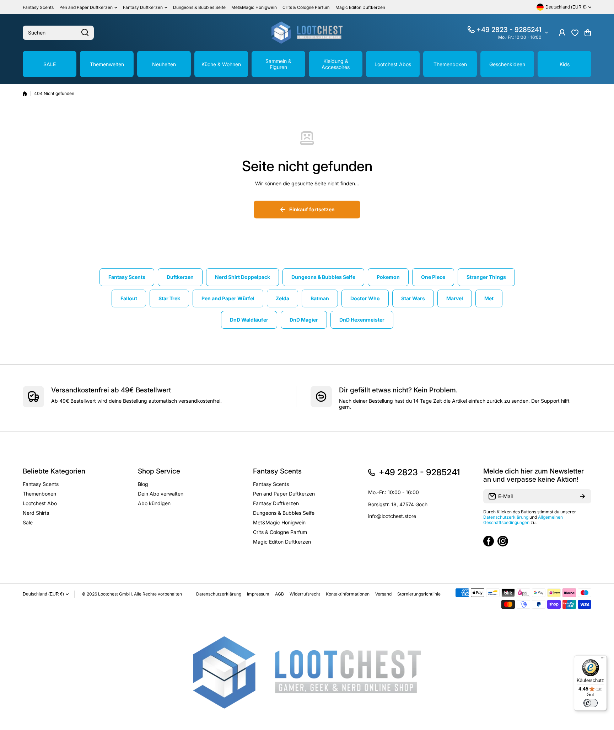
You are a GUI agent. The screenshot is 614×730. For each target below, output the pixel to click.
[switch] (590, 703)
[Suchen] (85, 33)
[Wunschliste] (574, 32)
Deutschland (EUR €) (43, 594)
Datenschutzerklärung (505, 517)
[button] (587, 32)
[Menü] (602, 659)
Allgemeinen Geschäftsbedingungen (523, 519)
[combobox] (58, 33)
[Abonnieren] (582, 496)
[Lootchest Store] (307, 32)
